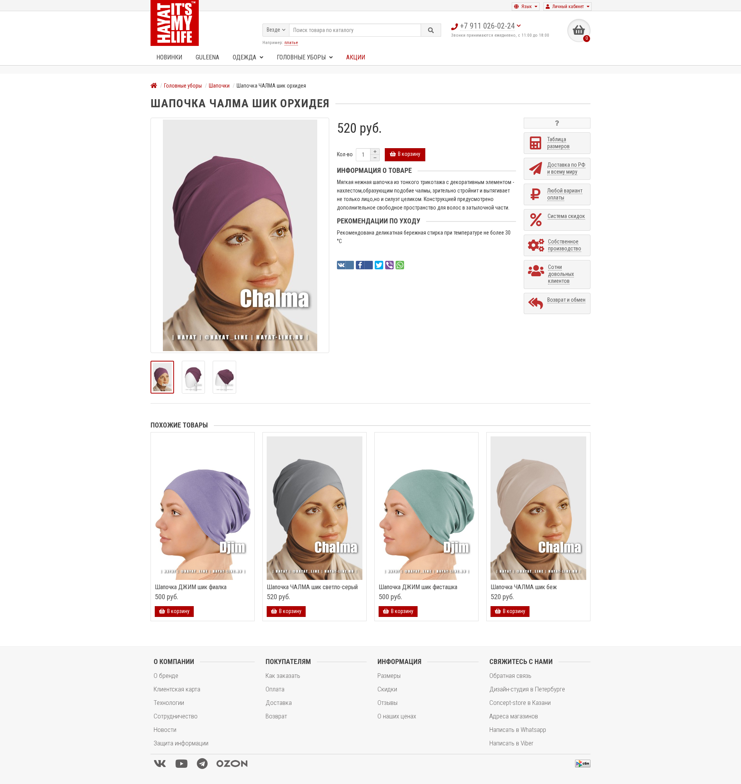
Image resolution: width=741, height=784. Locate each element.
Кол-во (345, 154)
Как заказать (283, 675)
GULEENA (207, 57)
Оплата (275, 689)
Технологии (169, 702)
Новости (165, 729)
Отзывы (387, 702)
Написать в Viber (511, 743)
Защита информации (181, 743)
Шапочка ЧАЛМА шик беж (524, 587)
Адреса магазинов (513, 716)
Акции (355, 57)
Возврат (276, 716)
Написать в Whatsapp (517, 729)
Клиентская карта (177, 689)
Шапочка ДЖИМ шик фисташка (418, 587)
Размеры (389, 675)
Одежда (245, 57)
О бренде (166, 675)
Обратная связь (510, 675)
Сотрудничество (176, 716)
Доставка (279, 702)
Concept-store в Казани (520, 702)
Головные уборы (302, 57)
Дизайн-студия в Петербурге (527, 689)
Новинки (169, 57)
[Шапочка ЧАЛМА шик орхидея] (240, 235)
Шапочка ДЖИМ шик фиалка (191, 587)
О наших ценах (396, 716)
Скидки (387, 689)
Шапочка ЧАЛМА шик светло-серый (312, 587)
